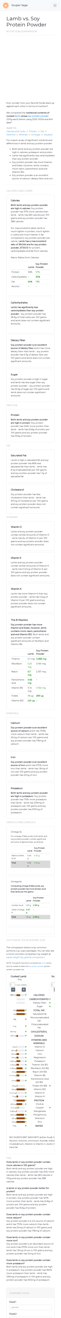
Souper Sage (19, 5)
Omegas (35, 134)
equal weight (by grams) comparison (25, 957)
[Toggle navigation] (55, 5)
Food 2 (12, 1314)
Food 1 (12, 1302)
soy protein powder (38, 116)
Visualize (48, 134)
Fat (42, 131)
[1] (11, 122)
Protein (33, 131)
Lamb (44, 963)
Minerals (23, 134)
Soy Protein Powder (36, 966)
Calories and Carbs (15, 131)
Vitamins (10, 134)
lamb (17, 116)
